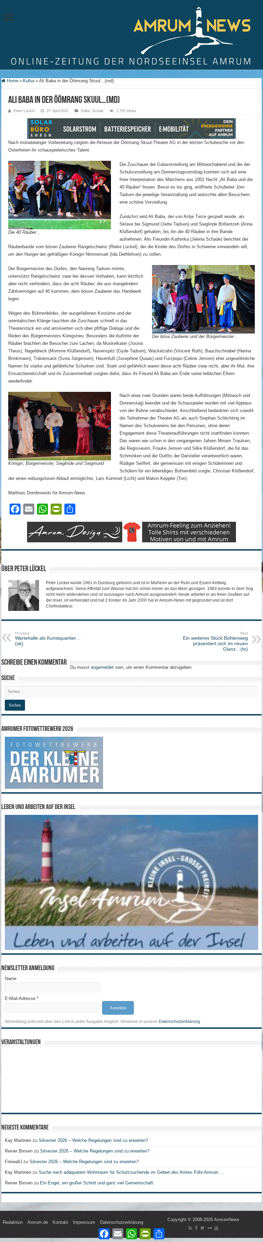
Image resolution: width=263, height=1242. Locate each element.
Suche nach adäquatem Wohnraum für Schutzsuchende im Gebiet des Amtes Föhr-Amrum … (131, 1172)
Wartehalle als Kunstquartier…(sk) (48, 638)
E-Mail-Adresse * (21, 998)
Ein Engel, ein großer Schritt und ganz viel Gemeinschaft (96, 1182)
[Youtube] (216, 1228)
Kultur (29, 80)
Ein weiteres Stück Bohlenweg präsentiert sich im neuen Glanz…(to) (215, 641)
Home (11, 80)
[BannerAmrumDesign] (131, 531)
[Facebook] (196, 1228)
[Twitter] (202, 1228)
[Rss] (190, 1228)
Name (10, 978)
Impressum (84, 1222)
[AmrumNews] (131, 35)
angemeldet (102, 667)
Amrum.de (37, 1222)
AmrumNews (226, 1219)
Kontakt (60, 1222)
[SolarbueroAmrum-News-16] (131, 128)
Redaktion (13, 1222)
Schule (97, 111)
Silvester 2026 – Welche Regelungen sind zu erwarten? (94, 1140)
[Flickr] (209, 1228)
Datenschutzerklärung (179, 1021)
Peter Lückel (24, 111)
